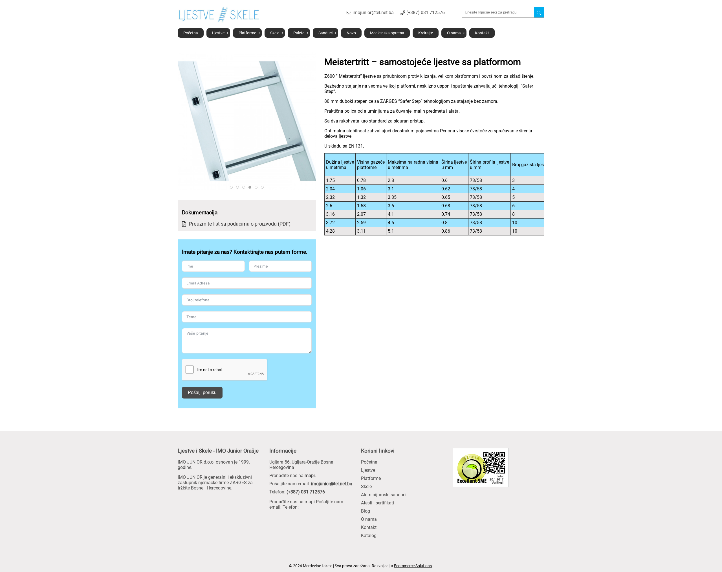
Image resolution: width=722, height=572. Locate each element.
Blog (365, 511)
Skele (274, 33)
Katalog (369, 535)
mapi (310, 475)
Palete (298, 33)
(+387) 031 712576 (425, 12)
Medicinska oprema (387, 33)
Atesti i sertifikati (377, 503)
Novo (351, 33)
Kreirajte (425, 33)
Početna (190, 33)
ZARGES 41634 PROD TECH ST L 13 (232, 187)
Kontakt (482, 33)
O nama (454, 33)
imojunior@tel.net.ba (373, 12)
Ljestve (218, 33)
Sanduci (325, 33)
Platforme (247, 33)
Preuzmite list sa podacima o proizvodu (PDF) (239, 224)
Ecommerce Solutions (413, 566)
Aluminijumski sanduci (383, 494)
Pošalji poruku (202, 392)
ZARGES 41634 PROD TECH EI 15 (263, 187)
